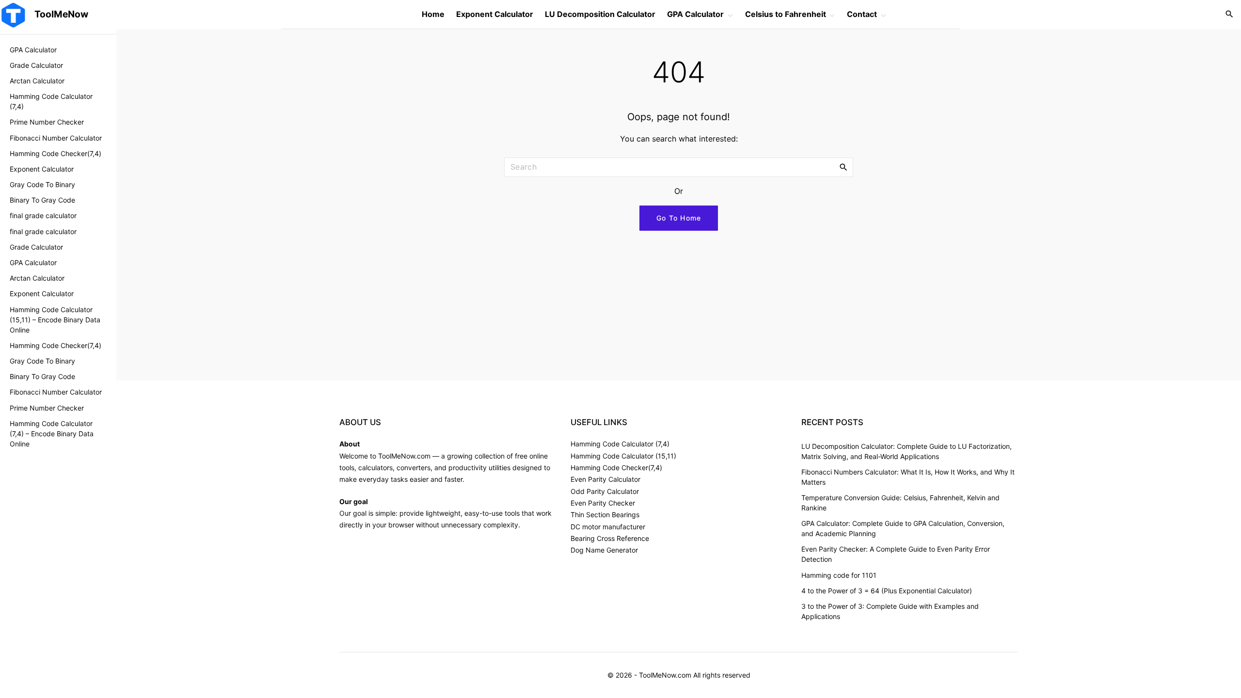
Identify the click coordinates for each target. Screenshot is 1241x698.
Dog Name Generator (604, 550)
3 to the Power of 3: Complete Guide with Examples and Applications (890, 611)
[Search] (843, 167)
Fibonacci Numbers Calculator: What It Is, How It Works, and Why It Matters (908, 477)
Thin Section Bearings (605, 514)
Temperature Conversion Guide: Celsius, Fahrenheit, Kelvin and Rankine (900, 502)
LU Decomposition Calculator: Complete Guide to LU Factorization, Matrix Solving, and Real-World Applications (906, 451)
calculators (375, 467)
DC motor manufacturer (608, 527)
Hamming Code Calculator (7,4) (620, 444)
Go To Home (678, 218)
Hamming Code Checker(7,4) (616, 467)
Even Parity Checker (603, 503)
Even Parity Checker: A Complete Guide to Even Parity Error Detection (895, 554)
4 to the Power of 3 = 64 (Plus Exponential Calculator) (886, 591)
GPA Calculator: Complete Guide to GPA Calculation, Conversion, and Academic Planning (902, 528)
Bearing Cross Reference (610, 538)
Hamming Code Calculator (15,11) (623, 456)
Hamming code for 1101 (838, 575)
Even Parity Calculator (605, 479)
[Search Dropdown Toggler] (1229, 14)
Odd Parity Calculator (605, 491)
